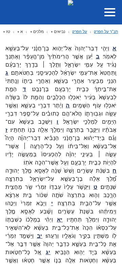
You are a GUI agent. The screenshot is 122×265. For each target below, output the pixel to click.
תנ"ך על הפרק (106, 31)
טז (8, 31)
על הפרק (79, 31)
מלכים (38, 31)
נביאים (59, 31)
